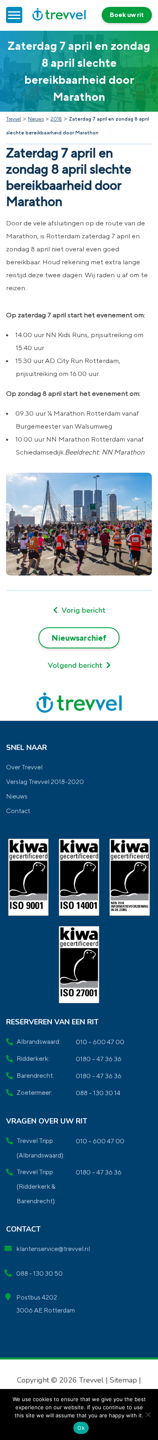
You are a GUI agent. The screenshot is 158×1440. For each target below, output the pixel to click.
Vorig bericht (82, 610)
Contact (18, 811)
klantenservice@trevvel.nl (53, 1249)
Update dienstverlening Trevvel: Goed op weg (79, 610)
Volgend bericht (76, 665)
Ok (81, 1428)
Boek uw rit (127, 15)
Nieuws (17, 796)
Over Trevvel (24, 767)
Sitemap (123, 1380)
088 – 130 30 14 (98, 1093)
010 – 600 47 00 (100, 1042)
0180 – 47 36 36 (99, 1059)
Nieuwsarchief (79, 637)
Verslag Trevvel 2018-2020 (45, 782)
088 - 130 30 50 (39, 1273)
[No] (148, 1414)
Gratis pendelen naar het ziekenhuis (79, 665)
